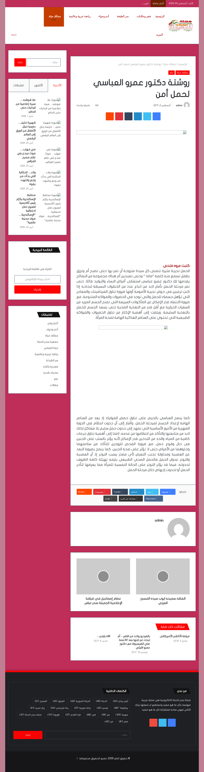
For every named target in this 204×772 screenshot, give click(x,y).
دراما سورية (82, 708)
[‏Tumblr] (128, 116)
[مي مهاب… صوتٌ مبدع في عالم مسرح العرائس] (50, 155)
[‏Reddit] (110, 116)
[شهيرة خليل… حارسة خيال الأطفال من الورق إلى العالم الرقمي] (50, 129)
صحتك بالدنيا (50, 372)
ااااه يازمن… (103, 636)
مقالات (54, 385)
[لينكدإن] (138, 116)
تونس (102, 708)
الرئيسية (160, 16)
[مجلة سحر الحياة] (181, 25)
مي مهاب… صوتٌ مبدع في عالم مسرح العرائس (122, 3)
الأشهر (38, 85)
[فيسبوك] (157, 116)
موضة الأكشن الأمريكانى (175, 636)
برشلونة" (121, 708)
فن (105, 715)
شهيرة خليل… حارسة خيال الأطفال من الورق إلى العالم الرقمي (26, 130)
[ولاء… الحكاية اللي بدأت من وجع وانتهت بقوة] (50, 178)
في (91, 715)
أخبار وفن (52, 323)
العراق (59, 701)
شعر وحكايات (144, 16)
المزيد (159, 34)
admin (179, 105)
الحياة (101, 701)
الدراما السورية (80, 701)
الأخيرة (57, 85)
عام (172, 72)
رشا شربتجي (59, 708)
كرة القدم (73, 715)
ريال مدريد (37, 708)
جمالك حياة (55, 16)
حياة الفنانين (51, 348)
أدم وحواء (104, 16)
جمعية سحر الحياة (47, 341)
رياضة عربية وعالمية (80, 16)
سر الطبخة (123, 16)
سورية (121, 715)
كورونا (53, 715)
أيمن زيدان (120, 701)
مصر (123, 721)
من (109, 721)
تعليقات (18, 85)
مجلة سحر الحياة (30, 715)
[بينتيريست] (119, 116)
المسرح (41, 701)
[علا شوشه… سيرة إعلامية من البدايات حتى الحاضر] (50, 106)
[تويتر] (147, 116)
